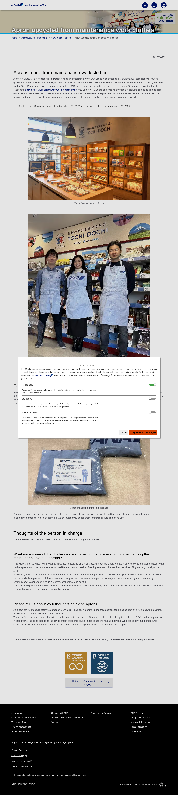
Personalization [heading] (30, 412)
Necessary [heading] (27, 384)
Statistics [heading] (27, 398)
